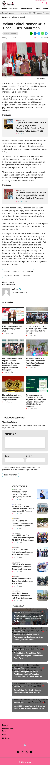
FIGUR (38, 9)
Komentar (10, 434)
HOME (4, 9)
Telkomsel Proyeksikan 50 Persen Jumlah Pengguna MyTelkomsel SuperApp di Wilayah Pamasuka (31, 195)
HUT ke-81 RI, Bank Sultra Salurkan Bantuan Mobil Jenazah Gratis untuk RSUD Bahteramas (22, 552)
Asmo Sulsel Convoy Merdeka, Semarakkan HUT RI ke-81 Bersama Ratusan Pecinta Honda (22, 595)
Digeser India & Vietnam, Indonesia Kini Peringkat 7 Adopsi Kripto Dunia (12, 397)
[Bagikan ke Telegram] (46, 33)
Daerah (22, 17)
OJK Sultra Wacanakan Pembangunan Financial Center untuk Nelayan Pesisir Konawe (21, 566)
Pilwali (30, 271)
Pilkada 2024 (18, 271)
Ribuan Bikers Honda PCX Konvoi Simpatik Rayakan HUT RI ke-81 (22, 581)
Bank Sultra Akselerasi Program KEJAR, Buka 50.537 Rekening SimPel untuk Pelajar (28, 618)
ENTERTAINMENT (27, 9)
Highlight (14, 17)
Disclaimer (6, 738)
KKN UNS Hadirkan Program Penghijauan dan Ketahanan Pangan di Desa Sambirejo (22, 523)
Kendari (7, 271)
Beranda (5, 17)
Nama (7, 456)
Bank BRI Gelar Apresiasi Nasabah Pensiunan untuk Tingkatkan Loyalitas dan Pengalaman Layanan (28, 637)
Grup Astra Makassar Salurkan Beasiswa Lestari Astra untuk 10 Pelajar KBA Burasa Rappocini (23, 508)
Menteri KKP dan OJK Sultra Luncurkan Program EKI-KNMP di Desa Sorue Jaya (23, 537)
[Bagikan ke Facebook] (35, 33)
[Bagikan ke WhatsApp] (42, 33)
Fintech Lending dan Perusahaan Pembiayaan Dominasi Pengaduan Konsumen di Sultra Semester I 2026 (28, 674)
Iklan (4, 735)
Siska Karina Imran (11, 276)
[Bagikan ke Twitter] (39, 33)
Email (29, 456)
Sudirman (26, 276)
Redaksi (5, 725)
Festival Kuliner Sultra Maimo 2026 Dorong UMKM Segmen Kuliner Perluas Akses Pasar (28, 655)
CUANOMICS (14, 9)
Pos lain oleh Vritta (19, 292)
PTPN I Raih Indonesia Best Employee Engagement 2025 (12, 328)
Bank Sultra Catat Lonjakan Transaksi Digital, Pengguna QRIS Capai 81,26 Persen (21, 494)
